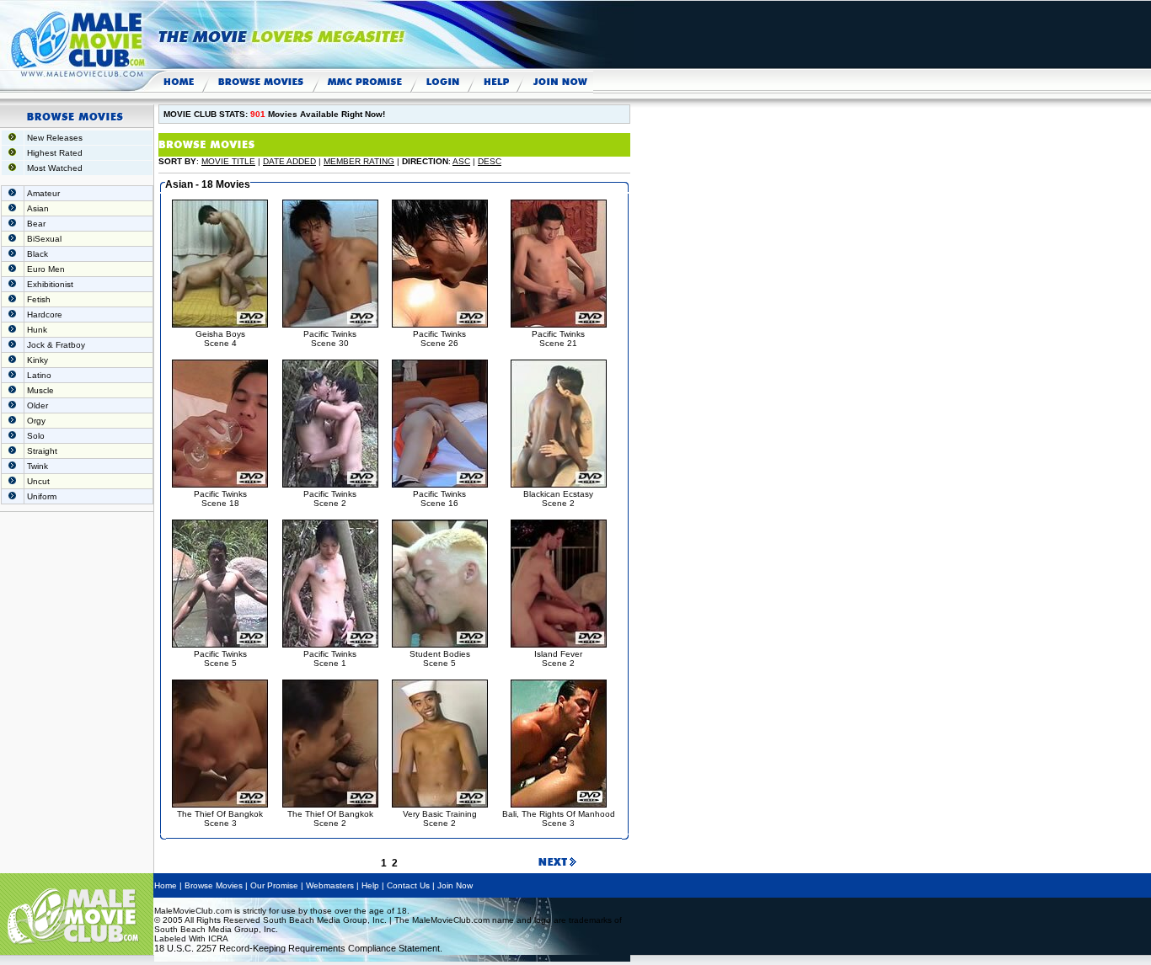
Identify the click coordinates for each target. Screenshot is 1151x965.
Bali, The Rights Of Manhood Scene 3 (558, 818)
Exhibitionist (50, 284)
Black (37, 254)
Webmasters (330, 885)
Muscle (40, 390)
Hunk (37, 329)
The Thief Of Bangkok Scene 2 (330, 818)
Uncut (38, 481)
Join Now (455, 885)
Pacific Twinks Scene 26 (439, 338)
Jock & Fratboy (56, 344)
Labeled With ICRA (191, 938)
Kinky (37, 360)
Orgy (36, 420)
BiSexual (44, 238)
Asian (38, 208)
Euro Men (46, 269)
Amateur (43, 193)
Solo (36, 435)
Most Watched (55, 168)
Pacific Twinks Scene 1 (329, 658)
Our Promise (274, 885)
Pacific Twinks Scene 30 (329, 338)
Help (370, 885)
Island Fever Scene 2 (558, 658)
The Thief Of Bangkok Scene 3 (220, 818)
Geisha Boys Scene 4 (220, 338)
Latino (39, 375)
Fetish (39, 299)
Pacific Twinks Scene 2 (329, 498)
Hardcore (44, 314)
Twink (37, 466)
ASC (461, 161)
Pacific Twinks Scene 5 (220, 658)
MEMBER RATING (359, 161)
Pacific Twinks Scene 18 (220, 498)
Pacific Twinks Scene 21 (558, 338)
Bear (36, 223)
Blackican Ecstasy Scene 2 (558, 498)
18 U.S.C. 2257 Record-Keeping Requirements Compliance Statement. (298, 948)
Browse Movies (214, 885)
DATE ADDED (289, 161)
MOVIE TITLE (228, 161)
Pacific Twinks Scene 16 (439, 498)
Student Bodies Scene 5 (440, 658)
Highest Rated (55, 152)
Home (165, 885)
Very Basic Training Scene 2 (440, 818)
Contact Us (408, 885)
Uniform (41, 496)
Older (37, 405)
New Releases (55, 137)
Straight (42, 451)
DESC (489, 161)
